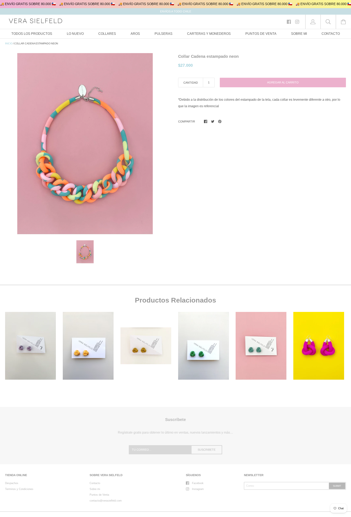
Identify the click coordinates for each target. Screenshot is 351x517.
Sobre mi (95, 489)
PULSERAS (163, 33)
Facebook (198, 483)
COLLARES (107, 33)
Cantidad (190, 82)
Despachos (11, 483)
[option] (85, 143)
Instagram (198, 489)
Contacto (95, 483)
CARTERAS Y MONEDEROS (209, 33)
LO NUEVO (75, 33)
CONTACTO (331, 33)
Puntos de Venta (99, 494)
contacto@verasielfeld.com (106, 500)
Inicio (8, 43)
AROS (135, 33)
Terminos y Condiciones (19, 489)
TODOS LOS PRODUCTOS (31, 33)
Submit (337, 486)
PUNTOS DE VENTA (260, 33)
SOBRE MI (299, 33)
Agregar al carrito (283, 82)
